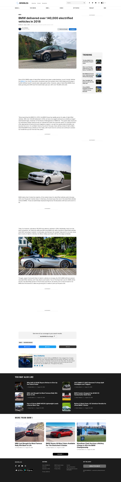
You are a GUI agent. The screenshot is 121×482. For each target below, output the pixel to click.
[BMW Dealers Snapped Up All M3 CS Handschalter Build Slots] (66, 393)
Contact (39, 3)
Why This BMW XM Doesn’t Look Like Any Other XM (88, 82)
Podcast (91, 8)
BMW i (19, 14)
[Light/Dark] (102, 3)
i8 (30, 81)
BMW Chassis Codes (58, 465)
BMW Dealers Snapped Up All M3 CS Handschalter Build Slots (86, 394)
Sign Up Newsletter (71, 466)
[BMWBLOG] (26, 462)
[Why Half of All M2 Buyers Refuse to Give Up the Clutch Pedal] (19, 382)
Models (17, 8)
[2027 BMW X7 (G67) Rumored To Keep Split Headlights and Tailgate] (66, 382)
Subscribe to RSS (46, 468)
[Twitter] (92, 2)
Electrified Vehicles (28, 342)
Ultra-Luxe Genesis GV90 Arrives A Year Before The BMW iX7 (88, 68)
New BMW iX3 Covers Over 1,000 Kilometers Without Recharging (88, 75)
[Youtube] (95, 2)
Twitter (48, 346)
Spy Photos (76, 8)
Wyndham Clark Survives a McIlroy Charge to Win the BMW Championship (90, 445)
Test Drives (33, 8)
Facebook (27, 346)
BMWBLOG (20, 24)
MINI (105, 8)
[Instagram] (99, 2)
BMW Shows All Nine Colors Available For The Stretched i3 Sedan (60, 444)
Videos (61, 8)
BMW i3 (23, 81)
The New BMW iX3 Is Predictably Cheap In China (88, 62)
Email (68, 346)
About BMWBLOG (46, 465)
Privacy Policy (57, 468)
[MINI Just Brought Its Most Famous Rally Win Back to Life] (19, 393)
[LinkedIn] (42, 365)
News (47, 8)
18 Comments (73, 29)
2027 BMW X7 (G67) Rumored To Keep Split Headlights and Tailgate (89, 383)
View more (59, 454)
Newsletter (44, 3)
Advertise (34, 3)
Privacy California (46, 471)
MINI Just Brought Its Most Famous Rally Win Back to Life (28, 444)
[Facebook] (89, 2)
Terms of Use (57, 466)
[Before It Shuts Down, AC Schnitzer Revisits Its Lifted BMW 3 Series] (66, 403)
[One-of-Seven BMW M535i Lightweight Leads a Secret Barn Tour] (19, 403)
